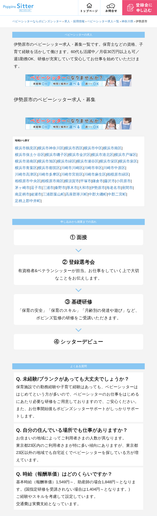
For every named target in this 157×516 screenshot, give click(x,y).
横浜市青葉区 (26, 168)
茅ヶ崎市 (22, 188)
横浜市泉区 (128, 161)
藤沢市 (109, 181)
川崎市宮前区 (72, 174)
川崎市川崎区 (72, 168)
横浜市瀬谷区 (88, 161)
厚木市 (72, 188)
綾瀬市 (36, 194)
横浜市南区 (112, 148)
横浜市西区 (74, 148)
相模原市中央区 (28, 181)
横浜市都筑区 (49, 168)
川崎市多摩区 (49, 174)
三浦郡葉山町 (53, 194)
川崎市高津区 (26, 174)
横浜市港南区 (26, 161)
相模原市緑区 (118, 174)
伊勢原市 (97, 188)
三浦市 (48, 188)
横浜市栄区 (109, 161)
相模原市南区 (53, 181)
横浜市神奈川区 (51, 148)
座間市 (127, 188)
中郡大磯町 (97, 194)
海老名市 (113, 188)
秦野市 (60, 188)
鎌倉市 (97, 181)
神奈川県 (127, 21)
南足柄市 (22, 194)
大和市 (84, 188)
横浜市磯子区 (56, 155)
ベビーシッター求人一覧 (103, 21)
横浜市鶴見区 (26, 148)
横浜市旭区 (47, 161)
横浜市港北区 (102, 155)
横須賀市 (72, 181)
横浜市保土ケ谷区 (29, 155)
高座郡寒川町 (76, 194)
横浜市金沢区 (79, 155)
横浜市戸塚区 (125, 155)
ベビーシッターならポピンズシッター (37, 21)
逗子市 (36, 188)
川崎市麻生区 (95, 174)
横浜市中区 (93, 148)
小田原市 (123, 181)
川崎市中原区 (114, 168)
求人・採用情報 (74, 21)
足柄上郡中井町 (28, 201)
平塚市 (85, 181)
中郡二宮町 (117, 194)
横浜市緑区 (66, 161)
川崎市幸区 (93, 168)
